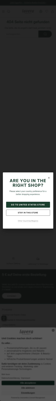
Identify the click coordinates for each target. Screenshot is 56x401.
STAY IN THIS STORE (28, 212)
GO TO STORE (28, 204)
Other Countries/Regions (28, 221)
